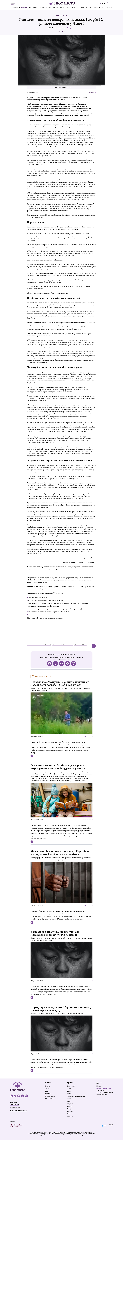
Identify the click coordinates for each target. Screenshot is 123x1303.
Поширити (91, 92)
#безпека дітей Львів (80, 645)
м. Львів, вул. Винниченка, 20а (18, 1110)
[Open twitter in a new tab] (73, 663)
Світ (103, 7)
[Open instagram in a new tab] (67, 663)
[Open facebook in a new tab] (49, 663)
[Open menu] (111, 3)
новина (42, 104)
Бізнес (35, 7)
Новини (47, 1086)
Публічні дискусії (50, 1096)
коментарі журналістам (82, 273)
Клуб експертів (49, 1098)
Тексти (47, 1088)
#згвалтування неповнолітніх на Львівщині (39, 645)
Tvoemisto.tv (31, 147)
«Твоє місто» (72, 580)
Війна (29, 7)
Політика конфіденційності (104, 1092)
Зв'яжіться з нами (101, 1094)
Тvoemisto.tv (75, 111)
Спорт (68, 7)
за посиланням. (57, 618)
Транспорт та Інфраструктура (48, 7)
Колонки (48, 1093)
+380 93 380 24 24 (14, 1104)
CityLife (24, 7)
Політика (109, 7)
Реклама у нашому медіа (103, 1088)
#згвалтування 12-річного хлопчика (62, 645)
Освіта (62, 7)
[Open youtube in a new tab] (61, 663)
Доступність (100, 1090)
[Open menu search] (107, 3)
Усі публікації (15, 7)
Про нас (98, 1086)
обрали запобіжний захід (61, 215)
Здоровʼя (74, 7)
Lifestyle (81, 7)
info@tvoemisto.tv (15, 1107)
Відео (46, 1091)
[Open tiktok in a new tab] (55, 663)
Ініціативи (97, 7)
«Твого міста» (32, 589)
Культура (89, 7)
